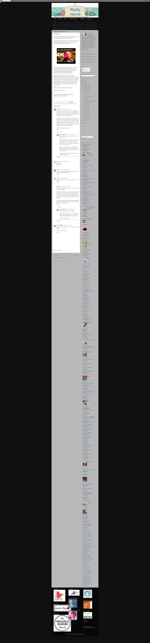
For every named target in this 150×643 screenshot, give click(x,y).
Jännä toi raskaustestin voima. (88, 393)
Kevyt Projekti (89, 18)
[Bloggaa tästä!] (69, 102)
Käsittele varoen (86, 529)
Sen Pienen (85, 214)
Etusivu (55, 18)
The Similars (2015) (86, 235)
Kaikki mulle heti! (86, 317)
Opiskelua (68, 26)
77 (83, 239)
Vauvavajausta (85, 301)
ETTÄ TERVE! (85, 270)
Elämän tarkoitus (86, 281)
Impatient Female (86, 501)
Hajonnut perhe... (86, 457)
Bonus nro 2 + (85, 429)
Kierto (94, 24)
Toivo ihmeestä (85, 585)
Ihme (84, 441)
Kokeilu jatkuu (86, 91)
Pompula (84, 538)
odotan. (84, 226)
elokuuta (85, 106)
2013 (84, 81)
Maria (57, 169)
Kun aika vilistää (86, 310)
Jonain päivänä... (86, 412)
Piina (73, 26)
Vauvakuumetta (86, 234)
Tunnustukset (81, 28)
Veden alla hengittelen (87, 556)
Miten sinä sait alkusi (87, 144)
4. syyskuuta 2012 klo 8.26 (64, 178)
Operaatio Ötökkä (86, 273)
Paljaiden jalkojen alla (87, 532)
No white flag (86, 103)
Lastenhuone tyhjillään (87, 570)
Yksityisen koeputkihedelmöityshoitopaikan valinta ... (90, 101)
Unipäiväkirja (82, 18)
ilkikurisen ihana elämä (87, 449)
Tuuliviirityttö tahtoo (87, 148)
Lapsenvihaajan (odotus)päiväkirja (86, 408)
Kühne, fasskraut (90, 461)
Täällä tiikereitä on (86, 351)
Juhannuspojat (85, 437)
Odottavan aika (86, 549)
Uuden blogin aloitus (86, 433)
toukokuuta (86, 111)
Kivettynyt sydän (86, 265)
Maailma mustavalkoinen (87, 424)
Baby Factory (67, 22)
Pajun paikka (85, 531)
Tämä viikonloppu (86, 179)
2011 (84, 120)
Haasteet (83, 22)
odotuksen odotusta (86, 321)
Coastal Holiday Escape (87, 385)
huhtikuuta (86, 112)
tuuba (57, 161)
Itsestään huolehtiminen (67, 24)
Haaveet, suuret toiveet (87, 574)
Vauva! (84, 187)
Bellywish (84, 329)
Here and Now (90, 219)
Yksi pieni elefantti (86, 152)
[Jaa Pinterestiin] (72, 102)
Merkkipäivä (85, 527)
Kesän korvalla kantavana (78, 24)
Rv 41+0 (84, 294)
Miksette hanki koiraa (87, 363)
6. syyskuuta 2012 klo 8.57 (67, 225)
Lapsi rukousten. (86, 576)
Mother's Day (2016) (86, 199)
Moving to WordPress (91, 469)
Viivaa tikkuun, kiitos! (87, 543)
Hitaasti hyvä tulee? (86, 297)
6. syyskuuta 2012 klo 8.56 (70, 209)
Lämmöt (87, 25)
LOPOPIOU (85, 215)
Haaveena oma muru (87, 186)
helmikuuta (86, 116)
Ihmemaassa (85, 174)
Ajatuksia (54, 22)
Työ (94, 28)
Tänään (84, 360)
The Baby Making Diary (87, 540)
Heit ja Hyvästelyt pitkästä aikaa (88, 421)
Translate (90, 138)
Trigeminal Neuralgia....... (87, 278)
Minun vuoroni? (86, 420)
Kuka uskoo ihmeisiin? (87, 436)
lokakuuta (86, 88)
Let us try (85, 93)
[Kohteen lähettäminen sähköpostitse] (68, 102)
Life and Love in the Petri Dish (88, 206)
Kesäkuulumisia (86, 175)
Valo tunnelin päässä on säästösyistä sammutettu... (88, 493)
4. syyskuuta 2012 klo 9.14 (66, 186)
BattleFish (85, 468)
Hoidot (58, 24)
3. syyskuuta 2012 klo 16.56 (64, 161)
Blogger (82, 634)
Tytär (84, 195)
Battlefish (84, 169)
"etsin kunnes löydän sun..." (88, 367)
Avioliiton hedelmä (86, 583)
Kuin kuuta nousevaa (87, 554)
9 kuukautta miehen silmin (88, 488)
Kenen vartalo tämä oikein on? (88, 409)
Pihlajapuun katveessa (87, 238)
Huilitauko (85, 330)
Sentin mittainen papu (87, 453)
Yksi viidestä (85, 149)
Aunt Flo (61, 22)
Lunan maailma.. (86, 456)
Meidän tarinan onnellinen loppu (89, 417)
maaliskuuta (86, 114)
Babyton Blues (85, 338)
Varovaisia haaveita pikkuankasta (86, 521)
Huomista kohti (86, 440)
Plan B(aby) (85, 542)
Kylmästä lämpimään (74, 18)
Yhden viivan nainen (86, 547)
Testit (68, 28)
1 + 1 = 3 (84, 269)
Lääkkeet (93, 25)
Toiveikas (61, 134)
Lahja (84, 203)
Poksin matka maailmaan (87, 428)
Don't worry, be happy (87, 432)
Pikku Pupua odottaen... (87, 534)
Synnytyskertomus (86, 498)
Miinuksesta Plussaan (87, 572)
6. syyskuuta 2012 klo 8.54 (70, 134)
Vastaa (57, 129)
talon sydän (85, 509)
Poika (84, 282)
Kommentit (85, 70)
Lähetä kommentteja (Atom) (61, 257)
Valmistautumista (56, 29)
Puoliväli (84, 302)
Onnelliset (89, 376)
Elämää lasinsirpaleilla (87, 581)
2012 (84, 83)
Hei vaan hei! (85, 314)
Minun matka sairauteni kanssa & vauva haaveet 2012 (89, 347)
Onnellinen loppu (86, 145)
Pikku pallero (85, 497)
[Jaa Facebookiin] (71, 102)
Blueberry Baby (86, 444)
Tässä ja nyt (85, 563)
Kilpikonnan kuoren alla (87, 484)
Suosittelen (63, 28)
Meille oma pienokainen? (87, 545)
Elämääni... (85, 306)
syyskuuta (86, 90)
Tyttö (84, 286)
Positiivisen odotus (81, 26)
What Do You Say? (86, 161)
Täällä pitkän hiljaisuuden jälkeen (89, 290)
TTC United (74, 28)
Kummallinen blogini (86, 494)
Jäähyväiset (85, 372)
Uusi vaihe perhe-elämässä (87, 191)
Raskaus (94, 26)
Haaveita (88, 22)
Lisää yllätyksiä (85, 298)
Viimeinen (89, 227)
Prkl (88, 26)
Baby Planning (85, 198)
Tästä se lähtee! (85, 183)
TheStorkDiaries (86, 160)
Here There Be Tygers (87, 536)
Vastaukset (60, 132)
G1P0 (84, 190)
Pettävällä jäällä (86, 400)
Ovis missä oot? (85, 517)
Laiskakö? (84, 348)
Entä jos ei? (85, 309)
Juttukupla (85, 293)
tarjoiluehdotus (85, 460)
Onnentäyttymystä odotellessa (88, 416)
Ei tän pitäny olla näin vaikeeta (89, 194)
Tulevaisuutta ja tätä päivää (88, 318)
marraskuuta (86, 86)
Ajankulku (66, 18)
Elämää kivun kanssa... (87, 305)
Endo (74, 22)
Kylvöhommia (85, 452)
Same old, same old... (87, 266)
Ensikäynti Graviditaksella (88, 96)
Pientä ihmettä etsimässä (87, 523)
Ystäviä (62, 29)
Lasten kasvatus (81, 25)
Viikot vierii (85, 368)
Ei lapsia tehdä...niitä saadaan (88, 178)
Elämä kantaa (85, 553)
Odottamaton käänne (91, 339)
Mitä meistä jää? (86, 388)
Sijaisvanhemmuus (56, 28)
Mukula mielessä (86, 516)
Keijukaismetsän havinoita (88, 371)
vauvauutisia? (85, 565)
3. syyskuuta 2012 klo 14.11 (65, 109)
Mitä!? (88, 352)
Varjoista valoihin (86, 561)
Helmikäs (84, 476)
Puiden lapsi (85, 375)
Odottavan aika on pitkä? (58, 26)
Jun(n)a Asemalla (86, 566)
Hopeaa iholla (85, 333)
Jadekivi (58, 109)
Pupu (57, 178)
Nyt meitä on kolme (86, 413)
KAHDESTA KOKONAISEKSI (89, 182)
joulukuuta (86, 84)
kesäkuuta (86, 109)
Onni (88, 401)
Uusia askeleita (85, 568)
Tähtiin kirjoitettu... (86, 551)
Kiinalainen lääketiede (57, 25)
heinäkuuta (86, 107)
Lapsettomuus (72, 25)
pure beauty (89, 510)
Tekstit (84, 68)
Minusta (60, 18)
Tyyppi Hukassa (86, 202)
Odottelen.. (85, 313)
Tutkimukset (88, 28)
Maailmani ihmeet (86, 289)
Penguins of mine (86, 425)
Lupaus (84, 489)
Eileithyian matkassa (87, 525)
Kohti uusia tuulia (86, 485)
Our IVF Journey (86, 277)
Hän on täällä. (89, 322)
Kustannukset (65, 25)
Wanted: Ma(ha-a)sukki (87, 359)
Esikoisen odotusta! (86, 579)
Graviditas (78, 22)
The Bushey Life (86, 242)
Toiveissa (84, 164)
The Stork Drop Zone (87, 218)
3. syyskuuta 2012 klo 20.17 (64, 169)
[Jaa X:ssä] (70, 102)
